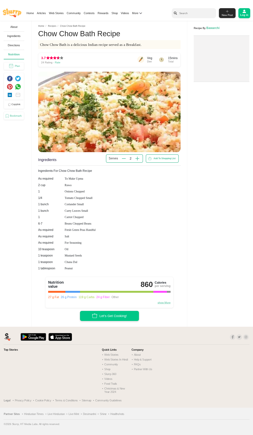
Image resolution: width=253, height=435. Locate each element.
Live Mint (74, 413)
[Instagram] (246, 337)
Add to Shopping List (165, 158)
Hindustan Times (34, 413)
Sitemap (86, 400)
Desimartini (89, 413)
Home (30, 13)
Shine (103, 413)
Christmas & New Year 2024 (114, 390)
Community (74, 13)
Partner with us (143, 369)
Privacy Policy (23, 400)
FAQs (137, 364)
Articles (41, 13)
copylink (15, 104)
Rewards (103, 13)
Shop (114, 13)
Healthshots (117, 413)
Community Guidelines (108, 400)
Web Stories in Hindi (116, 359)
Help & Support (143, 359)
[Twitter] (239, 337)
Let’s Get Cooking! (113, 316)
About (137, 354)
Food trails (110, 383)
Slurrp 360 (110, 374)
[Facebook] (232, 337)
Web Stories (56, 13)
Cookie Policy (43, 400)
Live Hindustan (56, 413)
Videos (125, 13)
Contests (89, 13)
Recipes (52, 26)
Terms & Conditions (66, 400)
